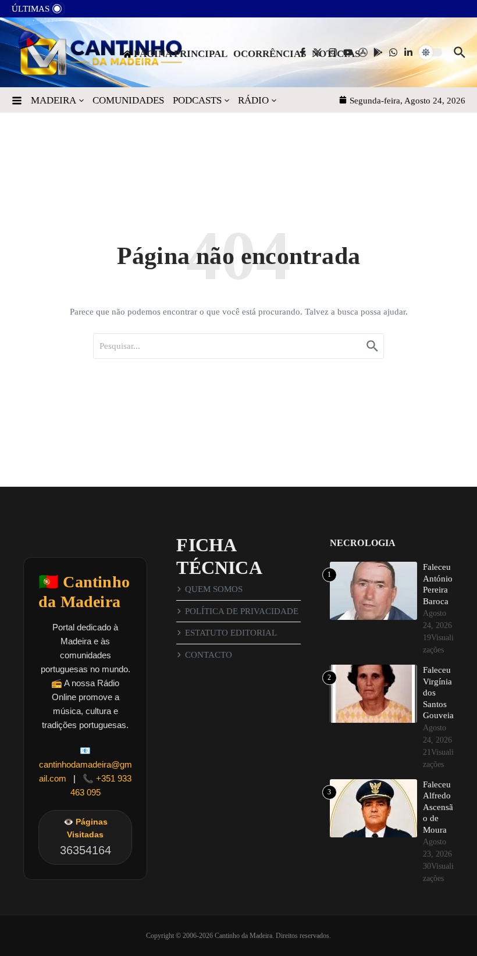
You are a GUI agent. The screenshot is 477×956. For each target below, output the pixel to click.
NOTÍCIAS (336, 53)
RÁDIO (253, 100)
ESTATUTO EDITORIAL (231, 632)
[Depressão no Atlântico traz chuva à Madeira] (82, 12)
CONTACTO (208, 654)
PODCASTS (197, 100)
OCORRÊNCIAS (269, 53)
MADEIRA (53, 100)
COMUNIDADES (128, 100)
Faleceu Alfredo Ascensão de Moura (438, 807)
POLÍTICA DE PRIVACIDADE (241, 611)
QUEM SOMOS (214, 589)
